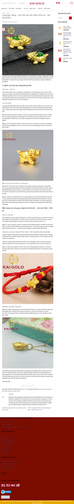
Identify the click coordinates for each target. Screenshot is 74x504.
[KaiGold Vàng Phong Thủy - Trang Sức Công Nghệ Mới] (37, 3)
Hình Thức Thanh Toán (7, 448)
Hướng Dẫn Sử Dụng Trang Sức (9, 461)
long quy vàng (46, 389)
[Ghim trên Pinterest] (30, 386)
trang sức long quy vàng (13, 391)
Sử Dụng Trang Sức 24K (7, 469)
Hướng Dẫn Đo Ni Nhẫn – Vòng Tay (10, 463)
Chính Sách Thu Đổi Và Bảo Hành (10, 443)
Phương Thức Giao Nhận (7, 440)
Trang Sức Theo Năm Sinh (8, 466)
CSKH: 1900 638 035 (6, 424)
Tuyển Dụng (46, 8)
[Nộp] (70, 18)
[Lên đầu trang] (71, 502)
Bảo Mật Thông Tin (6, 450)
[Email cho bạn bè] (28, 386)
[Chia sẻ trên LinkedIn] (33, 386)
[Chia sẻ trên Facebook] (22, 386)
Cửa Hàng (18, 8)
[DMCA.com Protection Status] (5, 497)
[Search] (62, 3)
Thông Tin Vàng (24, 389)
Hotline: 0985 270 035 (6, 422)
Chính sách (32, 8)
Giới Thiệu (11, 8)
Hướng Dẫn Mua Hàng (7, 438)
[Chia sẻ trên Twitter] (25, 386)
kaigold (15, 21)
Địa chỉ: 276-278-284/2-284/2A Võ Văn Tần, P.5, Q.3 (14, 427)
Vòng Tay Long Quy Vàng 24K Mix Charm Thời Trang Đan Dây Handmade (26, 232)
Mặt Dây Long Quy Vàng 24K (11, 306)
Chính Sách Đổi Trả (6, 445)
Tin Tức (26, 8)
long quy (39, 389)
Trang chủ (4, 8)
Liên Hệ (40, 8)
